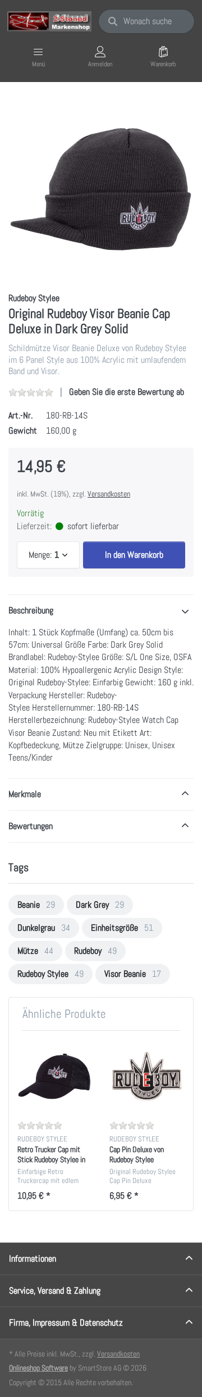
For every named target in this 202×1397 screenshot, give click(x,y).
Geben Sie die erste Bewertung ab (126, 392)
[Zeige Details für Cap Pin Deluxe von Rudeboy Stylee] (146, 1076)
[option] (101, 188)
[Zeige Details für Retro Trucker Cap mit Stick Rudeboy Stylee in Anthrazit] (54, 1076)
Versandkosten (109, 494)
